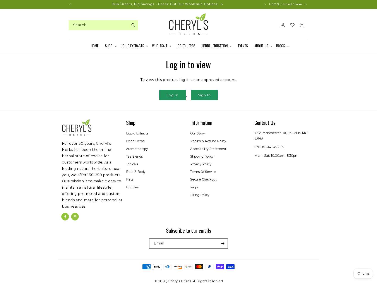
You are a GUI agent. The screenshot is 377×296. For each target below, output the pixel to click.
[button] (110, 46)
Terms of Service (203, 172)
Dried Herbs (135, 141)
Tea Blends (134, 156)
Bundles (132, 187)
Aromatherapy (137, 149)
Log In (172, 95)
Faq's (194, 187)
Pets (129, 180)
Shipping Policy (202, 156)
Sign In (204, 95)
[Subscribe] (223, 243)
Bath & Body (136, 172)
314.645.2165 (275, 147)
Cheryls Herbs (179, 281)
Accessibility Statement (208, 149)
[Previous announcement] (70, 4)
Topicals (132, 164)
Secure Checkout (203, 180)
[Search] (133, 25)
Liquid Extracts (137, 133)
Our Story (197, 133)
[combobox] (103, 25)
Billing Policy (199, 195)
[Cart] (302, 25)
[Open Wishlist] (292, 25)
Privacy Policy (200, 164)
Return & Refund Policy (208, 141)
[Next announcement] (265, 4)
